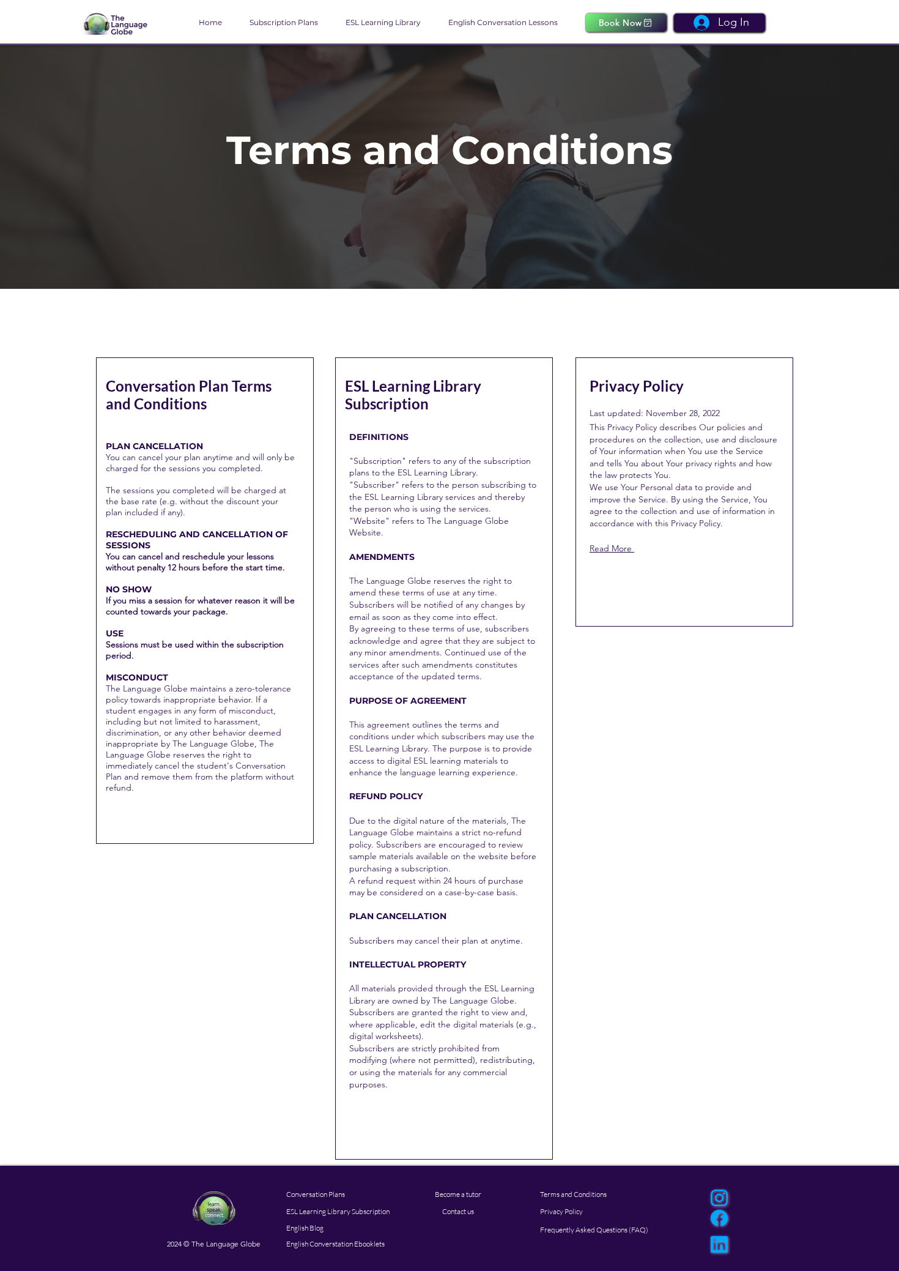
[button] (288, 22)
